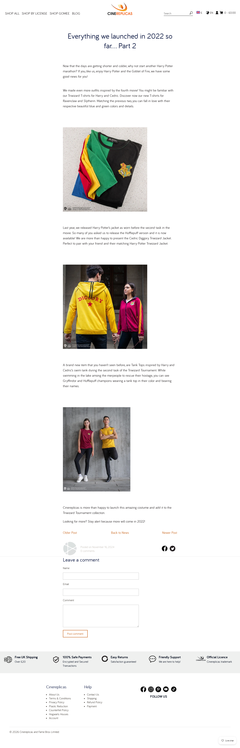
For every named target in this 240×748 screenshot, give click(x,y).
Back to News (120, 533)
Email (66, 584)
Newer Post (169, 533)
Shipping (92, 698)
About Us (54, 694)
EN (211, 12)
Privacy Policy (56, 702)
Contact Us (93, 694)
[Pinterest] (158, 689)
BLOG (76, 13)
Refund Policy (94, 702)
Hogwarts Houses (58, 714)
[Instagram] (151, 689)
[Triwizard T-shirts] (105, 210)
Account (53, 718)
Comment (68, 600)
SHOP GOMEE (60, 13)
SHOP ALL (12, 13)
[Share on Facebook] (164, 550)
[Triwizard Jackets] (105, 348)
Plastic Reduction (58, 706)
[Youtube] (166, 689)
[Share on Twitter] (172, 550)
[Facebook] (143, 689)
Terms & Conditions (60, 698)
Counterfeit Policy (59, 710)
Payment (92, 706)
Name (66, 568)
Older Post (70, 533)
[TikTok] (174, 689)
